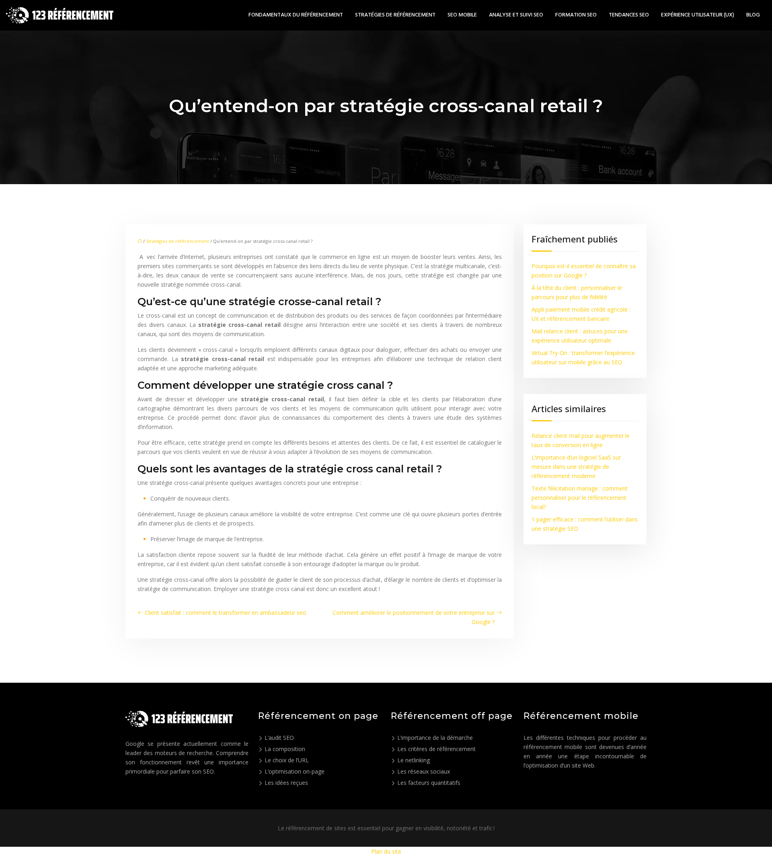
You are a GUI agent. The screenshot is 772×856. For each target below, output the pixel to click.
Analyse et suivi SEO (516, 15)
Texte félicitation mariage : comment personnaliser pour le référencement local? (580, 497)
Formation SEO (576, 15)
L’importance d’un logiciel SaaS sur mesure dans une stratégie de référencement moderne (576, 467)
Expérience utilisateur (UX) (697, 15)
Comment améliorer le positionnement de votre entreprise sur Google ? (414, 617)
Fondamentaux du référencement (295, 15)
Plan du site (386, 851)
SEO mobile (462, 15)
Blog (753, 15)
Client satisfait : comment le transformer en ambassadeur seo (225, 612)
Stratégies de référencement (395, 15)
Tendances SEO (629, 15)
